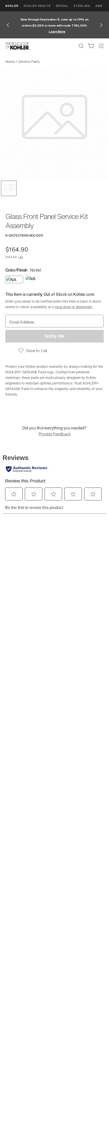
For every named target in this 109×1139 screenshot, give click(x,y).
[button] (8, 188)
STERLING (82, 5)
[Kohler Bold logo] (17, 46)
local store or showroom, (74, 306)
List (20, 257)
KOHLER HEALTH (37, 5)
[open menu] (101, 46)
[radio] (14, 280)
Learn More (57, 31)
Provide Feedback (54, 434)
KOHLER (12, 5)
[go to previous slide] (7, 25)
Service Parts (28, 61)
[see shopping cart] (91, 46)
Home (10, 61)
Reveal (62, 5)
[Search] (81, 46)
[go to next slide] (101, 25)
